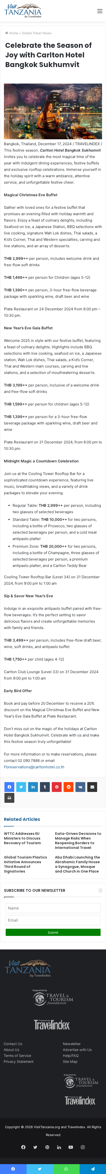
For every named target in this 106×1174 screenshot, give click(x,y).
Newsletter (72, 1044)
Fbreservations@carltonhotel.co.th (34, 767)
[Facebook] (9, 787)
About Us (11, 1050)
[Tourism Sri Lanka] (23, 10)
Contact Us (13, 1044)
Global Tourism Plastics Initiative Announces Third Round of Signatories (25, 864)
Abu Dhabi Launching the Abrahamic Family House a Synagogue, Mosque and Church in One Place (77, 864)
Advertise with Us (77, 1050)
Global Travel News (37, 33)
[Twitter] (21, 787)
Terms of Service (17, 1055)
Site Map (70, 1061)
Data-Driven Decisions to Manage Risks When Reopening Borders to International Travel (78, 840)
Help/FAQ (71, 1055)
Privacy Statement (19, 1061)
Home (13, 33)
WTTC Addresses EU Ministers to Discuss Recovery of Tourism (22, 838)
